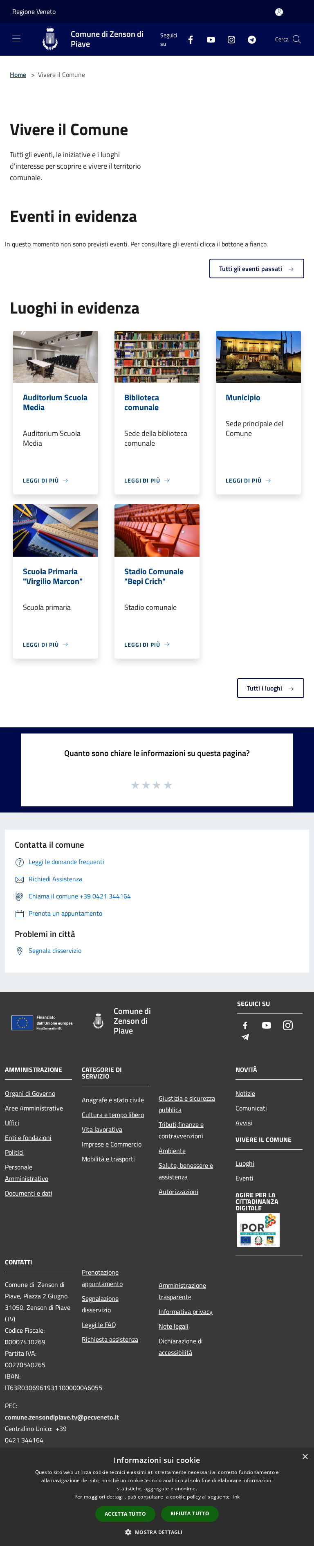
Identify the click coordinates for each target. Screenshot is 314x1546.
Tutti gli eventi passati (251, 268)
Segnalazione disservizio (100, 1304)
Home (18, 74)
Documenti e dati (28, 1193)
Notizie (245, 1093)
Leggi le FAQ (99, 1324)
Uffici (12, 1123)
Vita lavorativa (102, 1129)
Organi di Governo (30, 1093)
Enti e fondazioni (28, 1137)
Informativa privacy (186, 1311)
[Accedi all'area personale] (279, 12)
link (235, 1496)
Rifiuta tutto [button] (189, 1513)
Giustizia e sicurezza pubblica (187, 1104)
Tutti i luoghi (265, 688)
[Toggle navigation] (16, 38)
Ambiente (172, 1151)
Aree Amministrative (34, 1108)
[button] (156, 1532)
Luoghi (245, 1163)
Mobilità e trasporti (108, 1159)
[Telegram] (248, 39)
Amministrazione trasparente (182, 1291)
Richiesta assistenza (110, 1339)
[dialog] (157, 1497)
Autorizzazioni (178, 1191)
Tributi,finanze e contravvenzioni (181, 1130)
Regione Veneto (34, 11)
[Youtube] (208, 39)
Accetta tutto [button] (125, 1513)
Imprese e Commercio (111, 1144)
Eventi (244, 1178)
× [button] (305, 1457)
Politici (14, 1152)
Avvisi (244, 1123)
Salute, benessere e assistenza (186, 1171)
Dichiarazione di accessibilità (181, 1346)
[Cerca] (297, 39)
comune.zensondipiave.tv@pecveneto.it (62, 1417)
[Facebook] (187, 39)
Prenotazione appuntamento (102, 1278)
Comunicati (251, 1108)
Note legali (173, 1326)
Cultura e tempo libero (113, 1114)
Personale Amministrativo (26, 1172)
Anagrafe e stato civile (113, 1100)
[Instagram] (228, 39)
